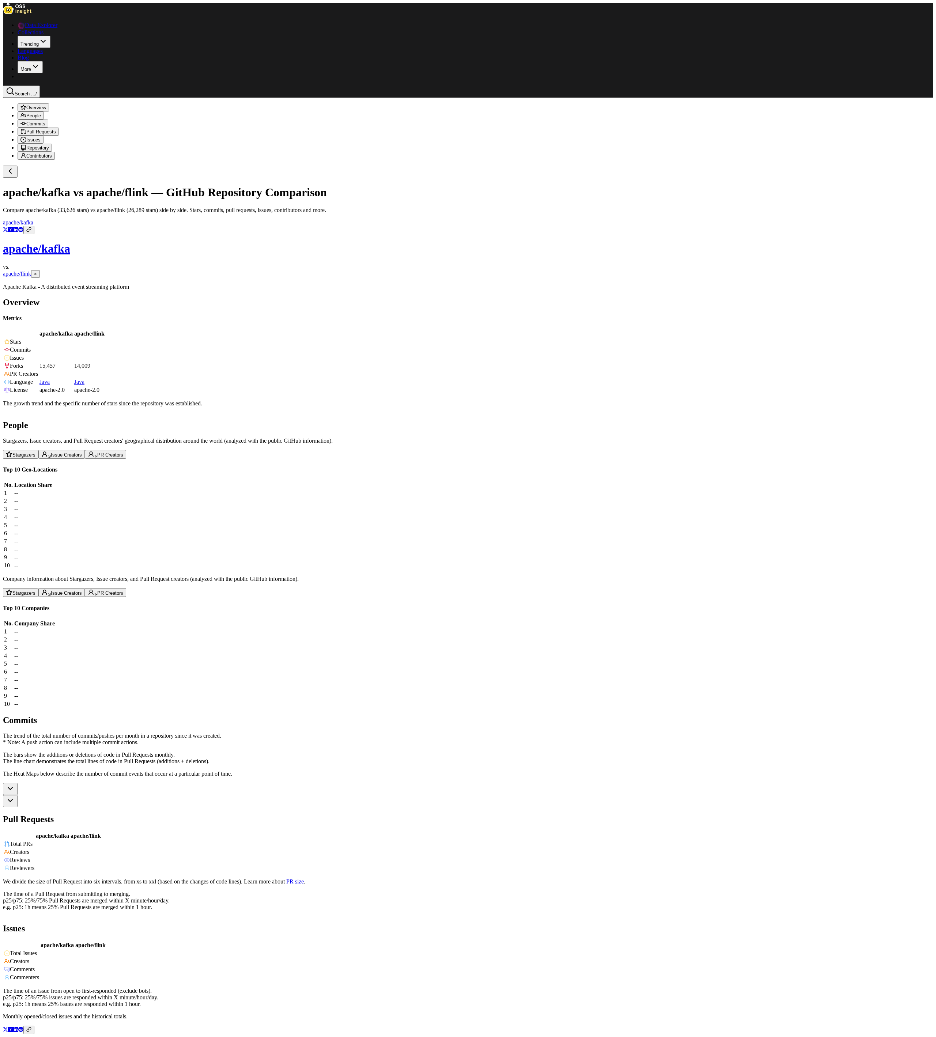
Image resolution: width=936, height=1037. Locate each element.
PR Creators (110, 454)
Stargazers (23, 454)
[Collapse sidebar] (10, 172)
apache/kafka (18, 222)
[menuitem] (34, 42)
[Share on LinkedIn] (15, 230)
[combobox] (10, 789)
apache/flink (17, 273)
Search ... (26, 93)
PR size (295, 881)
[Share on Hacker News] (10, 230)
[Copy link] (28, 230)
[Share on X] (5, 230)
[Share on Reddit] (20, 230)
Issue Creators (66, 454)
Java (44, 382)
